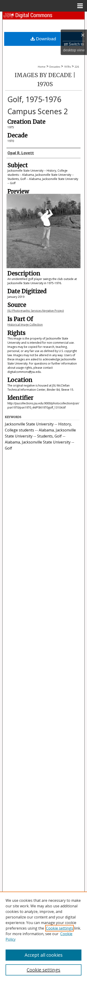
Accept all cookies (44, 955)
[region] (43, 936)
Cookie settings (59, 928)
